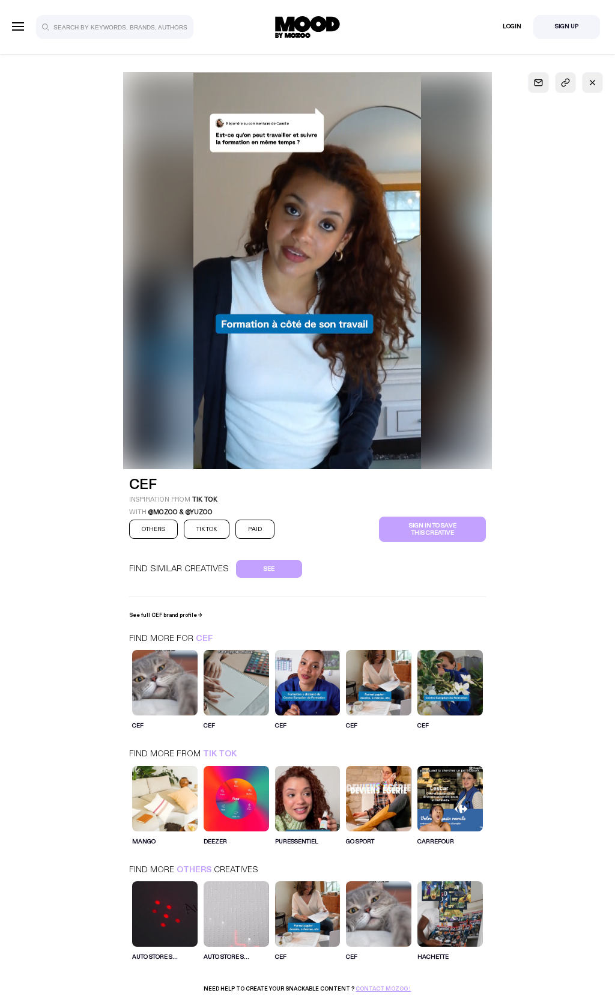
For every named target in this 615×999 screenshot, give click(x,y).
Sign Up (566, 26)
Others (194, 869)
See (269, 569)
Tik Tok (220, 753)
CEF (204, 638)
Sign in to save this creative (432, 529)
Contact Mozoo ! (383, 988)
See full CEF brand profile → (165, 615)
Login (512, 26)
